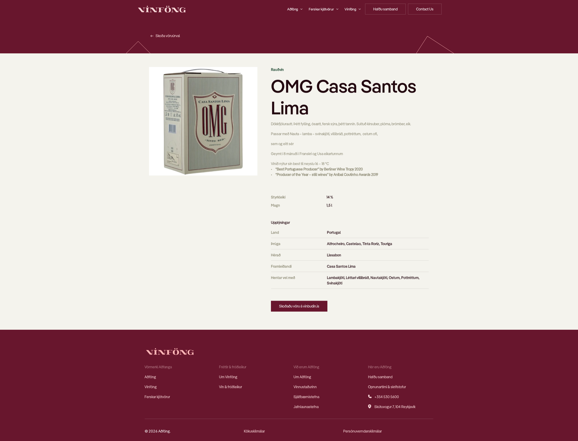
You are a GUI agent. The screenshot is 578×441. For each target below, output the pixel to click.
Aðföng (150, 377)
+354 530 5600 (386, 396)
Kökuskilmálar (254, 431)
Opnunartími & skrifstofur (387, 386)
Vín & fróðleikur (230, 386)
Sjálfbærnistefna (306, 396)
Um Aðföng (302, 377)
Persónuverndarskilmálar (362, 431)
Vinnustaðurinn (305, 386)
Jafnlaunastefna (306, 406)
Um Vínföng (228, 377)
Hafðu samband (380, 377)
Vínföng (150, 386)
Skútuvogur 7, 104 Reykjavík (394, 406)
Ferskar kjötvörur (157, 396)
